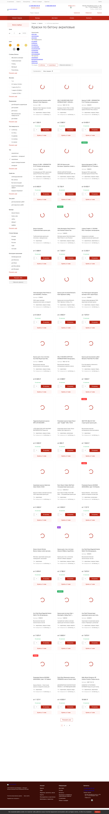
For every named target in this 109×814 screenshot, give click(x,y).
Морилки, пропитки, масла (47, 792)
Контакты (89, 18)
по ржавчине (35, 46)
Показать (17, 278)
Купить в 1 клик (41, 135)
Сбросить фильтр (18, 282)
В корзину (46, 129)
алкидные (34, 61)
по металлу (35, 50)
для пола (34, 38)
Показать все (66, 720)
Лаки (41, 790)
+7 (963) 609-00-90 (50, 5)
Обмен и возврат (37, 1)
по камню (34, 41)
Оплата (72, 18)
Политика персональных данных (14, 795)
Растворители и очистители (47, 797)
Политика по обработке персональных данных (65, 795)
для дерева (35, 52)
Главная (34, 23)
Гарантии (46, 1)
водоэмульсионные (37, 59)
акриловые (35, 57)
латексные (35, 63)
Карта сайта (26, 795)
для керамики (36, 54)
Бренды (37, 18)
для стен (34, 34)
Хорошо (97, 811)
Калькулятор (26, 1)
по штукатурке (36, 48)
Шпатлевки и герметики (46, 799)
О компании (10, 1)
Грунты (42, 794)
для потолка (35, 36)
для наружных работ (17, 205)
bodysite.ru (16, 798)
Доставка (54, 18)
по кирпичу (35, 45)
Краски (40, 23)
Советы (18, 1)
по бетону (34, 43)
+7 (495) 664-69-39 (34, 5)
